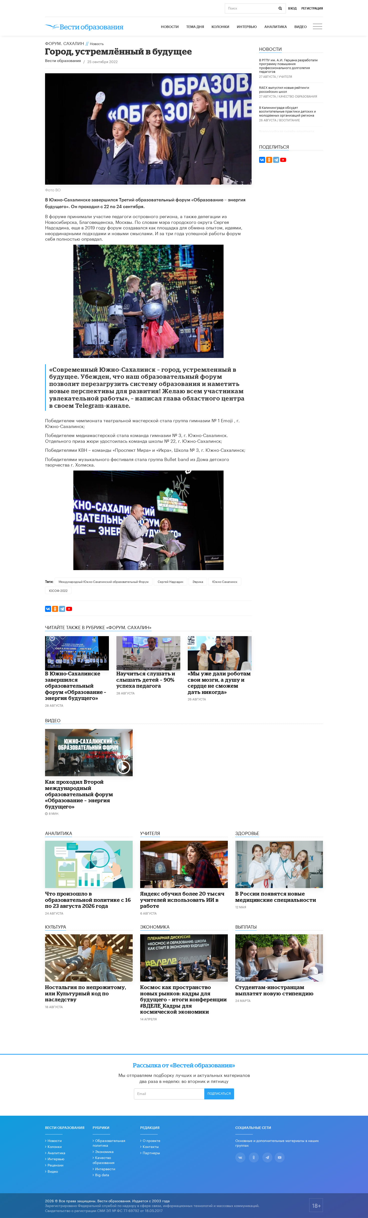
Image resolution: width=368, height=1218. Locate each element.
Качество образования (298, 96)
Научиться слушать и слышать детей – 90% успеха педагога (145, 679)
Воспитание (289, 119)
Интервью (247, 27)
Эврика (198, 581)
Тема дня (195, 27)
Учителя (285, 76)
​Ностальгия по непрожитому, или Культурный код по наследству (85, 993)
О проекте (151, 1140)
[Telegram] (62, 609)
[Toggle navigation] (318, 27)
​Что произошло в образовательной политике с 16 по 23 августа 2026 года (88, 900)
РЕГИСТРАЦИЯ (312, 8)
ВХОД (292, 8)
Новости (170, 27)
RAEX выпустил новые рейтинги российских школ (284, 89)
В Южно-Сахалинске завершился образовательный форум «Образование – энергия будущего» (75, 685)
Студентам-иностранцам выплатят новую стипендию (274, 990)
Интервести (105, 1168)
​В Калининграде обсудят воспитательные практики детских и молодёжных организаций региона (287, 111)
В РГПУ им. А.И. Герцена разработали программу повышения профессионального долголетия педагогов (288, 65)
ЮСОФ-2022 (58, 590)
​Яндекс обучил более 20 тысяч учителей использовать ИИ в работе (182, 900)
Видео (300, 27)
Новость (97, 43)
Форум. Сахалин (64, 43)
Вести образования (63, 61)
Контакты (151, 1146)
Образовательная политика (109, 1142)
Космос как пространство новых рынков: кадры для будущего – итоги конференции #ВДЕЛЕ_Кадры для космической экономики (183, 999)
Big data (102, 1174)
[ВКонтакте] (48, 609)
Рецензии (55, 1164)
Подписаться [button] (219, 1093)
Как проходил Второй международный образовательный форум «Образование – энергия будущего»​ (79, 794)
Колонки (220, 27)
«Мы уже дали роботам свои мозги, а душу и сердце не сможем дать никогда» (219, 682)
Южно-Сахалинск (224, 581)
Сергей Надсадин (170, 581)
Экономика (104, 1151)
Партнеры (151, 1152)
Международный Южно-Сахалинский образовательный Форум (103, 581)
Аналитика (275, 27)
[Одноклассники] (55, 609)
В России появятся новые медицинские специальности (275, 897)
